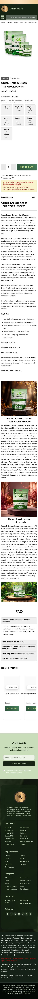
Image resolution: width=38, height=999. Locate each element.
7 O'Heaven (9, 867)
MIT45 (22, 858)
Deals (7, 881)
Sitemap (23, 844)
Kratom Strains (25, 883)
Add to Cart (26, 167)
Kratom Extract (25, 878)
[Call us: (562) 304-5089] (31, 9)
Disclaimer (23, 836)
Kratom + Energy (11, 886)
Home (3, 22)
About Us (8, 827)
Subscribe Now (19, 764)
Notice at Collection (14, 992)
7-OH (7, 883)
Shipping (8, 841)
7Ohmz (22, 856)
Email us (25, 900)
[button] (11, 687)
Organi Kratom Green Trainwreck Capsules (19, 694)
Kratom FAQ (9, 833)
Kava (22, 886)
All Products (9, 878)
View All (23, 864)
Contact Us (24, 839)
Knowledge (9, 830)
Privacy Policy (23, 987)
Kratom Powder (25, 881)
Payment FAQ (9, 839)
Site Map (28, 994)
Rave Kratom (24, 861)
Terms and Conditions (10, 987)
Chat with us (26, 903)
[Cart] (35, 9)
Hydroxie (8, 864)
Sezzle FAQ (9, 836)
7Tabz (7, 856)
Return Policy (24, 827)
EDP (6, 861)
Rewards (23, 830)
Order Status (9, 844)
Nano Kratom (24, 889)
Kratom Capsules (11, 889)
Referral (23, 833)
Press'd (7, 858)
